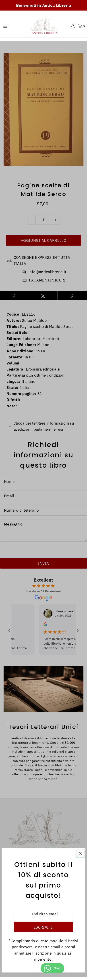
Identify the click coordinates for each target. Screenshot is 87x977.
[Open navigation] (13, 25)
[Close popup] (80, 853)
